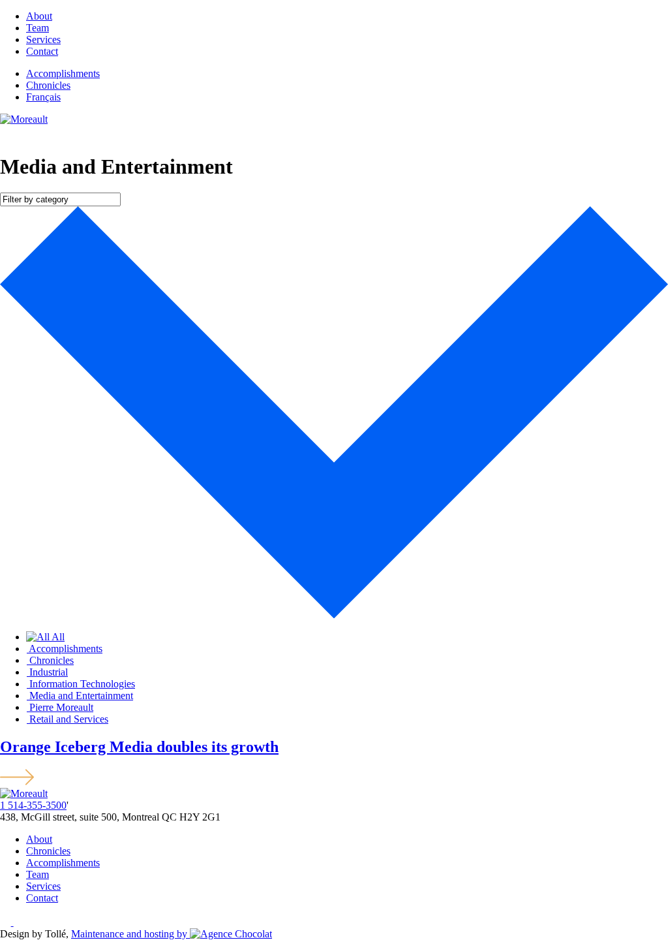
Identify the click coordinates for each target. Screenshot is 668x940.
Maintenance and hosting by (130, 933)
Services (43, 39)
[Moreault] (24, 119)
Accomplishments (63, 73)
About (39, 16)
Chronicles (48, 85)
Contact (42, 51)
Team (37, 27)
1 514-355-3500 (33, 805)
